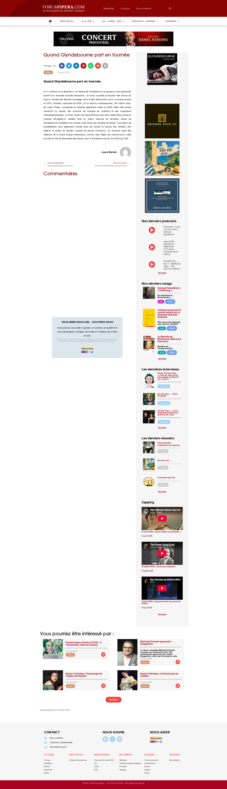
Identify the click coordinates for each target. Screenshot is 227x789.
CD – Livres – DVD (112, 21)
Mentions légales (97, 783)
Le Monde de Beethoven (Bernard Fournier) (169, 339)
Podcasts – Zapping (143, 21)
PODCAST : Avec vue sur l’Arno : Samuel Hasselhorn (172, 230)
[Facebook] (105, 739)
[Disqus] (87, 212)
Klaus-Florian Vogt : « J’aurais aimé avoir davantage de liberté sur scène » (168, 376)
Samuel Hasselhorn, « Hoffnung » (169, 289)
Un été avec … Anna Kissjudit (167, 395)
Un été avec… (164, 460)
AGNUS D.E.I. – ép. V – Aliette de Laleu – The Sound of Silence (172, 265)
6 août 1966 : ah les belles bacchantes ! (161, 531)
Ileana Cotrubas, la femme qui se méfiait (159, 674)
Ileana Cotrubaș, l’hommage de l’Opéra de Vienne (84, 674)
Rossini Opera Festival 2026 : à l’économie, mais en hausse (83, 643)
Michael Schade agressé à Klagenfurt (155, 642)
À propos (125, 8)
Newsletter (108, 8)
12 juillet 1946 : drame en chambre (158, 566)
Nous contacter (143, 8)
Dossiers (171, 21)
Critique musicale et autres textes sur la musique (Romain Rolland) (169, 313)
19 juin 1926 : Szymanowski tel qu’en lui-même (161, 602)
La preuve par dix (166, 477)
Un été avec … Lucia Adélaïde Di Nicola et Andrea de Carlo (168, 412)
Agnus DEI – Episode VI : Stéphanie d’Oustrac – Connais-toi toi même (171, 247)
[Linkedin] (119, 739)
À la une (86, 21)
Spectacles (66, 21)
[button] (87, 21)
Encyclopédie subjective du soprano (168, 444)
